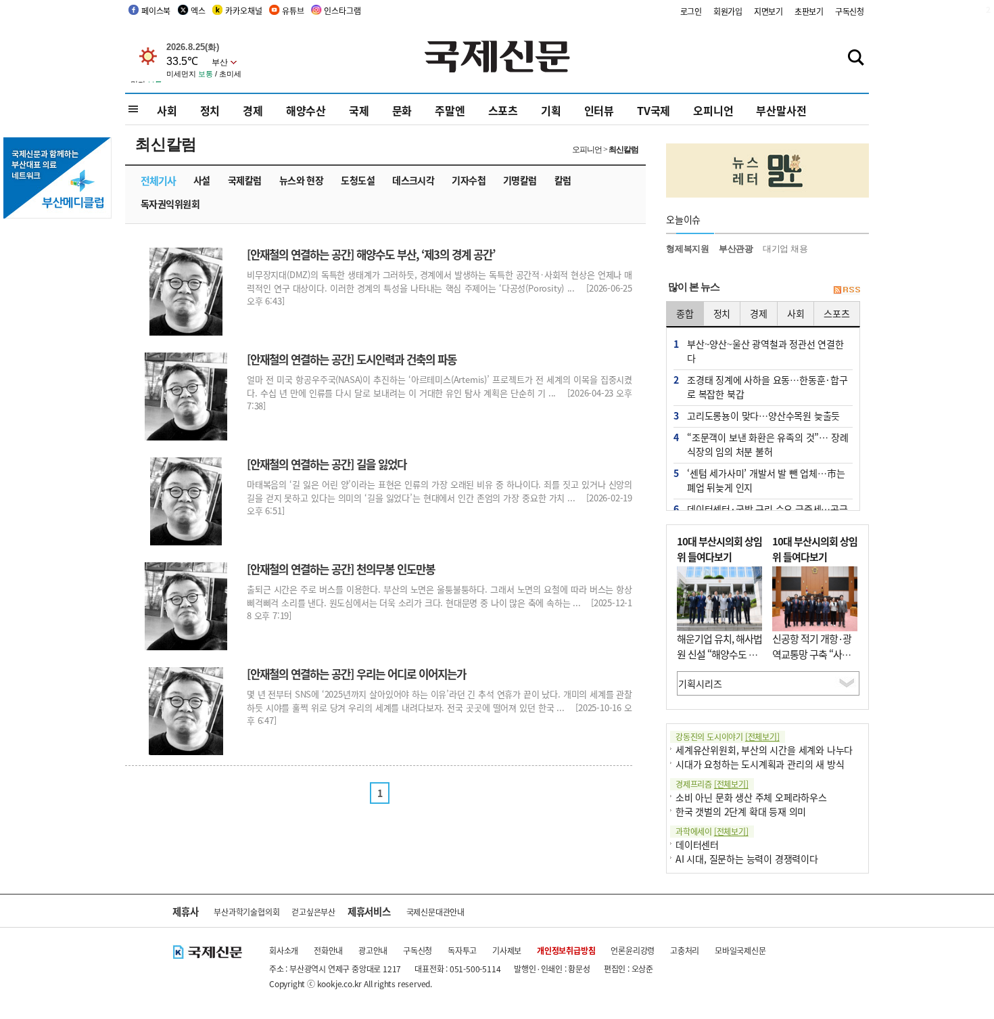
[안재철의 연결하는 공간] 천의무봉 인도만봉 (341, 569)
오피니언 (713, 110)
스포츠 (503, 110)
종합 (685, 313)
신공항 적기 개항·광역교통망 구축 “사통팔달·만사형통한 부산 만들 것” (811, 661)
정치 (210, 110)
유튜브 (293, 10)
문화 (402, 110)
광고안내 (372, 950)
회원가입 (727, 11)
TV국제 (653, 110)
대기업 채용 (785, 249)
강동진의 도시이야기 (728, 736)
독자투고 (462, 950)
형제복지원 (687, 249)
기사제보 (506, 950)
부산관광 (736, 249)
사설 (201, 180)
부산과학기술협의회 (246, 912)
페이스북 (155, 10)
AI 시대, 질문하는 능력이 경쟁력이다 (747, 858)
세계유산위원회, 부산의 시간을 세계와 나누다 (764, 749)
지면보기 (768, 11)
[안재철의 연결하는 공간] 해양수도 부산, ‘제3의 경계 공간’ (371, 254)
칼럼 (562, 180)
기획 (551, 110)
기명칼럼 (520, 180)
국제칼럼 (245, 180)
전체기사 (158, 180)
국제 (359, 110)
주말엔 (450, 110)
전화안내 (328, 950)
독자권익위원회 (170, 203)
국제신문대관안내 (435, 912)
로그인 (691, 11)
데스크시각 (413, 180)
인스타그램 (342, 10)
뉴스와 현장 (301, 180)
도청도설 (358, 180)
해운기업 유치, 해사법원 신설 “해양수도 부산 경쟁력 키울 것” (719, 653)
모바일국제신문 (740, 950)
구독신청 (849, 11)
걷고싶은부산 (313, 912)
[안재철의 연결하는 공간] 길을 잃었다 (326, 464)
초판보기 (809, 11)
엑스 (198, 10)
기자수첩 (469, 180)
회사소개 (283, 950)
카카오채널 (243, 10)
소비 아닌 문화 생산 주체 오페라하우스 (751, 797)
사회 (167, 110)
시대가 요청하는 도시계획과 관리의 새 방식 (760, 764)
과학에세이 (712, 831)
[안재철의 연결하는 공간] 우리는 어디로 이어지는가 (356, 674)
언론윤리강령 (633, 950)
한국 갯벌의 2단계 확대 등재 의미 (741, 811)
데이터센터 (697, 844)
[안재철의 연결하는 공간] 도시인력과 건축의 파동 (351, 359)
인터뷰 (599, 110)
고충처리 (684, 950)
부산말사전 (781, 110)
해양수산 (306, 110)
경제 (253, 110)
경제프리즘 (712, 784)
